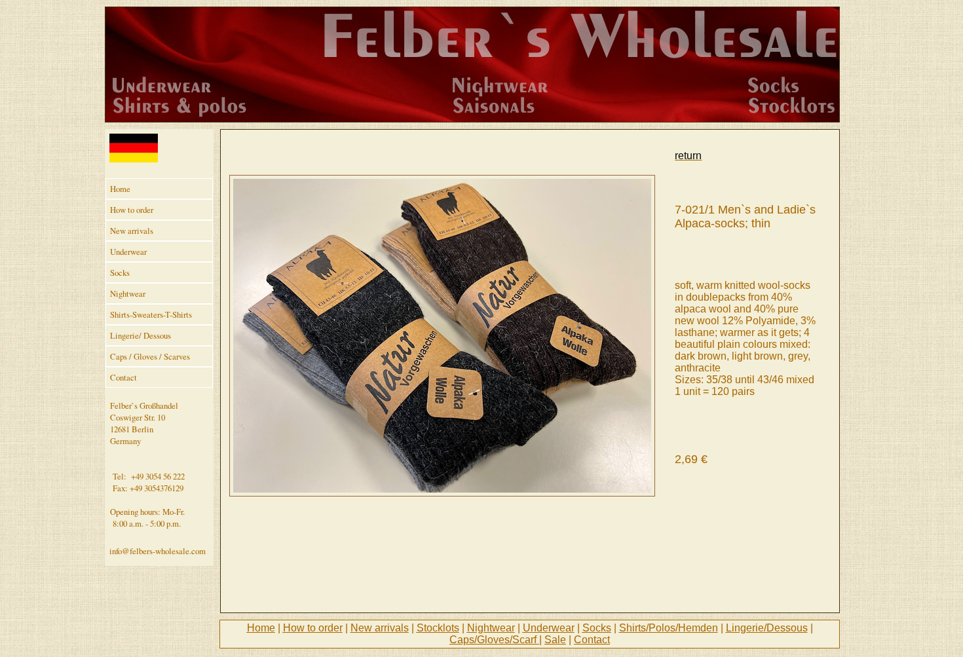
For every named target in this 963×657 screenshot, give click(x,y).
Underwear (128, 251)
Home (120, 189)
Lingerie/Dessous (767, 627)
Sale (555, 639)
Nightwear (127, 293)
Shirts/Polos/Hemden (668, 627)
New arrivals (131, 230)
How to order (131, 210)
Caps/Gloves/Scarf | (495, 639)
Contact (123, 377)
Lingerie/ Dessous (140, 335)
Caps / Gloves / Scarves (150, 356)
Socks (120, 272)
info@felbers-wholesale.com (157, 551)
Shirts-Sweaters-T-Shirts (151, 314)
